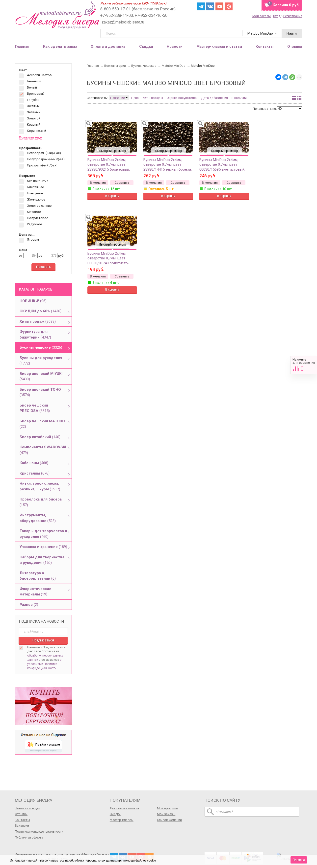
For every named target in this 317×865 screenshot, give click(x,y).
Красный (33, 125)
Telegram (201, 6)
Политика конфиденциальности (39, 831)
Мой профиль (167, 808)
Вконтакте (210, 6)
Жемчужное (35, 199)
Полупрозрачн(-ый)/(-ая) (45, 159)
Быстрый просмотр (112, 151)
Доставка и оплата (124, 808)
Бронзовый (35, 94)
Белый (31, 88)
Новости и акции (27, 808)
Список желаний (169, 820)
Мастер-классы (121, 820)
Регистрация (292, 16)
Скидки (146, 46)
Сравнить (304, 365)
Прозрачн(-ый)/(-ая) (41, 165)
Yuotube (219, 6)
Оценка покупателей (182, 98)
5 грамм (32, 240)
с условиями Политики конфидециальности (44, 664)
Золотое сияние (39, 205)
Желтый (33, 106)
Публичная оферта (29, 837)
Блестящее (35, 187)
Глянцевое (34, 193)
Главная (22, 46)
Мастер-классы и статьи (219, 46)
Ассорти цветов (39, 75)
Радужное (34, 224)
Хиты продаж (152, 98)
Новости (175, 46)
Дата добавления (214, 98)
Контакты (22, 820)
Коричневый (36, 131)
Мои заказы (261, 16)
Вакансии (22, 825)
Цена (135, 98)
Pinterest (229, 6)
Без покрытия (37, 181)
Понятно (298, 860)
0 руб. (286, 5)
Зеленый (33, 112)
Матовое (33, 212)
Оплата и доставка (108, 46)
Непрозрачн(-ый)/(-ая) (43, 153)
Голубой (32, 100)
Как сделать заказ (60, 46)
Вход (277, 16)
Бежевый (33, 81)
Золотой (33, 118)
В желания (98, 182)
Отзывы (21, 814)
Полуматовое (37, 218)
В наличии (239, 98)
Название (118, 98)
